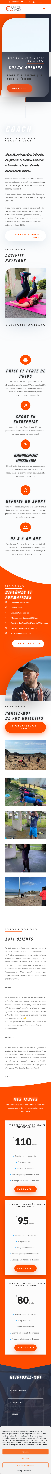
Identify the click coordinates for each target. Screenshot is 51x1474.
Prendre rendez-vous (27, 235)
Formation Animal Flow (21, 633)
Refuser (25, 1458)
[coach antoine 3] (25, 839)
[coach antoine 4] (25, 872)
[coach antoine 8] (25, 905)
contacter (18, 88)
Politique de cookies (24, 1471)
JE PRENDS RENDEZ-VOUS (24, 727)
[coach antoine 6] (25, 805)
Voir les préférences (25, 1465)
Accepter (25, 1452)
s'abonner (24, 1189)
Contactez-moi (27, 643)
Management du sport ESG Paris (24, 618)
